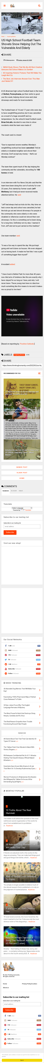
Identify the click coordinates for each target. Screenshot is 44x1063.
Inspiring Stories (11, 36)
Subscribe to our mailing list (12, 523)
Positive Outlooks (27, 344)
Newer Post (22, 467)
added (12, 264)
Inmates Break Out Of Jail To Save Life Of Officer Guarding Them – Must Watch (21, 452)
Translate (28, 510)
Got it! (22, 1060)
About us (6, 987)
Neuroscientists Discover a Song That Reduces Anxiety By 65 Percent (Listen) (21, 940)
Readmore (9, 826)
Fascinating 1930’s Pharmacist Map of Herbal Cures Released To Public (21, 876)
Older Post (22, 473)
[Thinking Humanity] (12, 6)
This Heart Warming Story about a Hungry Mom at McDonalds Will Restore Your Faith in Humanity (19, 432)
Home (2, 36)
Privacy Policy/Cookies (29, 984)
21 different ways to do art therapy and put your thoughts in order (22, 393)
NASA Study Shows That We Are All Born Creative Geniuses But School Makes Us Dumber (21, 68)
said (19, 195)
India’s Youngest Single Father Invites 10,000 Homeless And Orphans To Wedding (21, 412)
